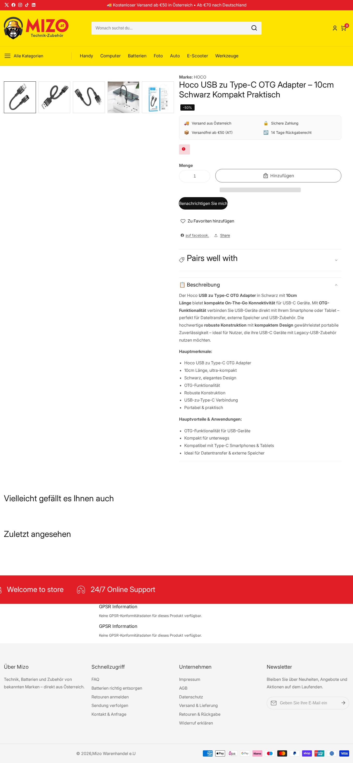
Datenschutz (191, 696)
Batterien (137, 55)
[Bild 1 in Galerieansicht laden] (20, 97)
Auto (175, 55)
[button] (260, 190)
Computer (110, 55)
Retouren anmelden (110, 696)
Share (225, 235)
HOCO (200, 77)
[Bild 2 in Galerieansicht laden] (55, 97)
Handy (86, 55)
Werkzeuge (227, 55)
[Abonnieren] (343, 702)
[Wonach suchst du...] (254, 28)
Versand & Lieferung (198, 705)
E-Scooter (197, 55)
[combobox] (176, 28)
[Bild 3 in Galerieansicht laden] (89, 97)
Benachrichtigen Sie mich (203, 203)
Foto (158, 55)
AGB (183, 688)
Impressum (189, 679)
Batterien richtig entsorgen (116, 688)
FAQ (95, 679)
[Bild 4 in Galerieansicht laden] (124, 97)
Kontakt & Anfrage (108, 714)
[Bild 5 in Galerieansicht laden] (158, 97)
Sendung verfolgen (109, 705)
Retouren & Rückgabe (199, 714)
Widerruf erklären (196, 723)
